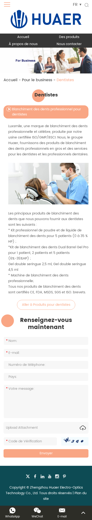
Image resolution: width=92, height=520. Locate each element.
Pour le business (37, 80)
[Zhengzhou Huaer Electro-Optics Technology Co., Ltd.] (46, 17)
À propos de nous (23, 44)
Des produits (69, 37)
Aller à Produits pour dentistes (46, 304)
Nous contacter (69, 44)
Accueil (23, 37)
